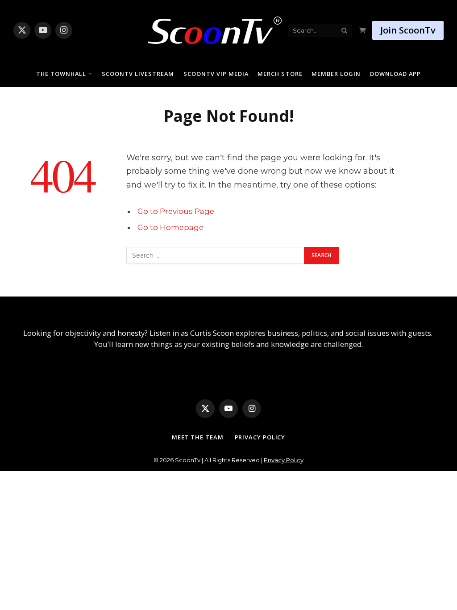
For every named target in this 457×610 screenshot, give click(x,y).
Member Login (336, 74)
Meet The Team (198, 437)
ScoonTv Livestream (138, 74)
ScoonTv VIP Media (216, 74)
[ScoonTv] (208, 28)
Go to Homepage (170, 227)
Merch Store (280, 74)
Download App (395, 74)
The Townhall (61, 74)
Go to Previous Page (175, 211)
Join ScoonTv (408, 30)
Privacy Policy (260, 437)
